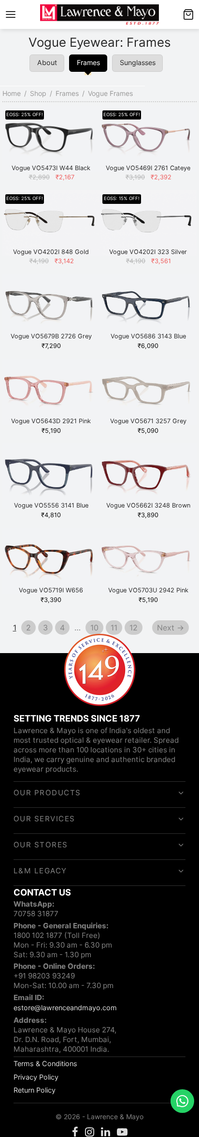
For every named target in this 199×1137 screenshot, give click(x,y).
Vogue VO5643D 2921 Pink (51, 420)
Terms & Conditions (45, 1063)
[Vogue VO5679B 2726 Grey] (51, 307)
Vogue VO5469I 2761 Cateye (148, 168)
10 (94, 627)
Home (11, 93)
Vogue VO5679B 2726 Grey (51, 336)
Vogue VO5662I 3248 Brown (148, 505)
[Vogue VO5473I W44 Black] (51, 139)
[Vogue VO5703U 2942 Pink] (148, 561)
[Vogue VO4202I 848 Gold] (51, 223)
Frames (67, 93)
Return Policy (35, 1090)
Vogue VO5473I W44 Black (51, 168)
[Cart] (188, 14)
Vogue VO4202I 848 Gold (51, 251)
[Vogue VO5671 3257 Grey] (148, 392)
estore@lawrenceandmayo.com (65, 1007)
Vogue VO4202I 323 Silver (148, 251)
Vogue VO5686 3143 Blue (148, 336)
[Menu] (10, 14)
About (47, 62)
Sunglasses (138, 62)
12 (133, 627)
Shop (38, 93)
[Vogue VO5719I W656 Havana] (51, 561)
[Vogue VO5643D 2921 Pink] (51, 392)
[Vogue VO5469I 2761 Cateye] (148, 139)
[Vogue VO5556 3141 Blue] (51, 476)
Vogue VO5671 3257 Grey (148, 420)
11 (114, 627)
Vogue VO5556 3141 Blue (51, 505)
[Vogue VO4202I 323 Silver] (148, 223)
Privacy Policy (36, 1077)
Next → (170, 627)
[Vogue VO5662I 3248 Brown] (148, 476)
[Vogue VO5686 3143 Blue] (148, 307)
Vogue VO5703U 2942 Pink (148, 589)
